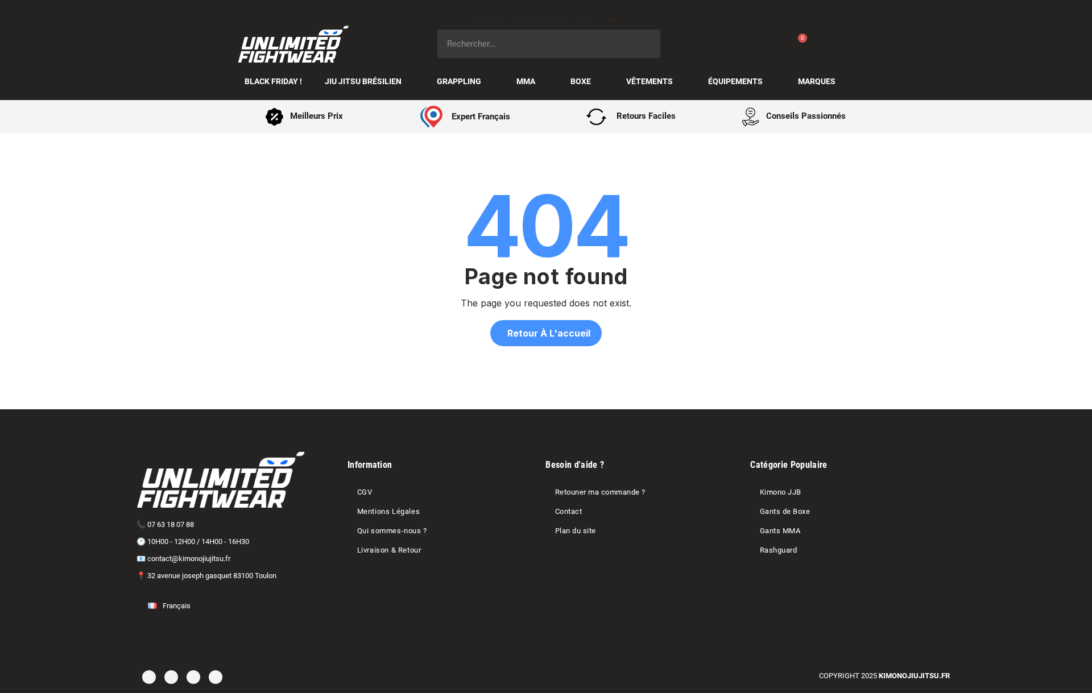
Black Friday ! (273, 81)
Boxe (580, 81)
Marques (816, 81)
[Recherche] (646, 44)
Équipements (735, 81)
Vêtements (649, 81)
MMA (525, 81)
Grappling (459, 81)
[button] (546, 333)
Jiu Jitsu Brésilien (363, 81)
